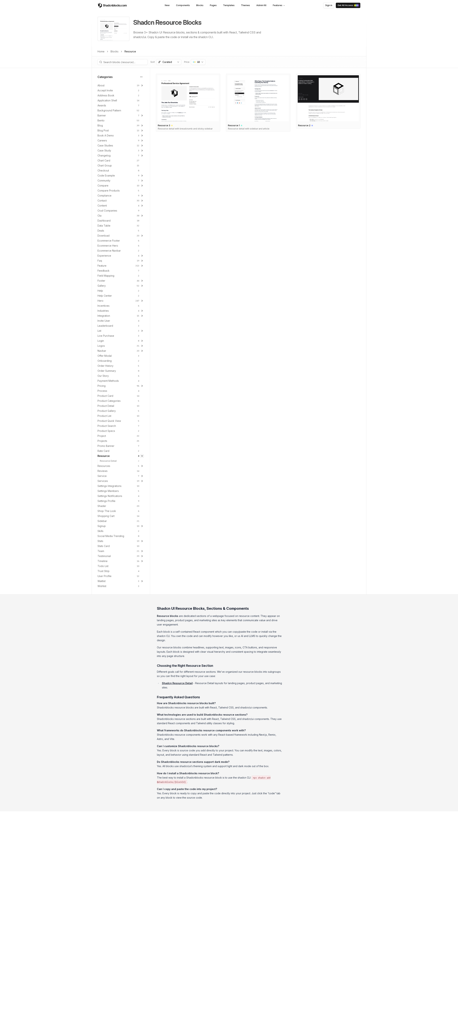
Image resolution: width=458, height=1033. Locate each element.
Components (183, 5)
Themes (245, 5)
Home (101, 51)
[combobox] (168, 62)
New (167, 5)
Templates (229, 5)
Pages (213, 5)
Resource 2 (304, 125)
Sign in (328, 5)
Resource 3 (164, 125)
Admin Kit (261, 5)
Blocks (199, 5)
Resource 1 (234, 125)
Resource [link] (130, 51)
